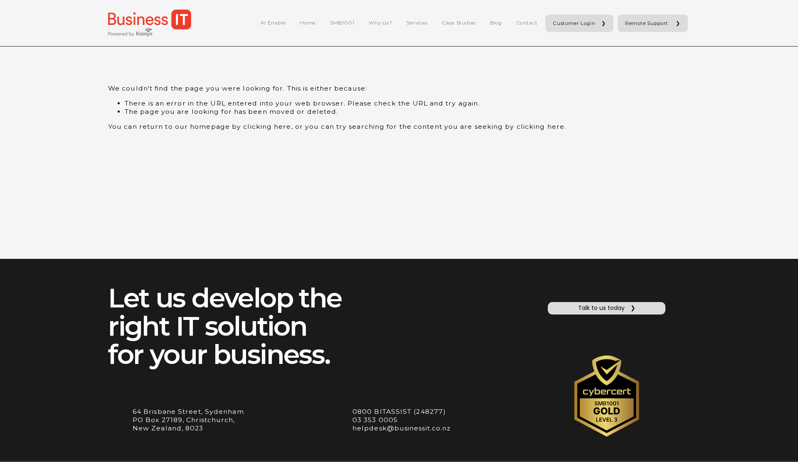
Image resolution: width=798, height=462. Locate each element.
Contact (527, 23)
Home (307, 23)
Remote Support (647, 23)
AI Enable (273, 23)
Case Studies (458, 23)
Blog (496, 23)
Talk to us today (601, 308)
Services (417, 23)
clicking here (267, 126)
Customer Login (574, 23)
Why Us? (380, 23)
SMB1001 (342, 23)
